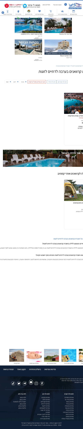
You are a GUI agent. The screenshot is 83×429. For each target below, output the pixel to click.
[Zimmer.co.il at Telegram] (25, 382)
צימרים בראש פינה (68, 412)
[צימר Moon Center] (58, 40)
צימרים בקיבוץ (28, 21)
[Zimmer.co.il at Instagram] (36, 382)
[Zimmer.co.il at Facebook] (42, 382)
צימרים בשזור (70, 402)
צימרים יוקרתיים (39, 14)
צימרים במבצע (45, 397)
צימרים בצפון (46, 5)
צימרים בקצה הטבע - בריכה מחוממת (31, 34)
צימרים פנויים (73, 14)
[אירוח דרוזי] (18, 12)
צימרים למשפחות (45, 408)
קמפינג (48, 412)
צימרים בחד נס (69, 399)
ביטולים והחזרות (35, 369)
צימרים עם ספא (34, 363)
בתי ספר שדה (46, 416)
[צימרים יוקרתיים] (39, 12)
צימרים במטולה (69, 406)
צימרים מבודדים (51, 363)
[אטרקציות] (18, 19)
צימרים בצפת (70, 410)
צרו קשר (25, 8)
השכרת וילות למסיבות (19, 402)
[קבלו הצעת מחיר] (30, 8)
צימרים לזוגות (46, 406)
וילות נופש (23, 397)
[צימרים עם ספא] (34, 361)
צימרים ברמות (70, 414)
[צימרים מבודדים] (51, 361)
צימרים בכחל (70, 404)
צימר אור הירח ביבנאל (65, 34)
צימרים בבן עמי (69, 408)
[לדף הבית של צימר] (75, 9)
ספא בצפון (23, 404)
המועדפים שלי (57, 5)
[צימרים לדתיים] (39, 19)
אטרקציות (18, 21)
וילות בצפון (23, 399)
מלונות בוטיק (22, 406)
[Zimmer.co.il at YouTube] (30, 380)
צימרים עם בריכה (62, 14)
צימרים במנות (70, 416)
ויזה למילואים (28, 14)
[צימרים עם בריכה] (62, 12)
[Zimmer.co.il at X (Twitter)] (19, 382)
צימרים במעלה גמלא (68, 419)
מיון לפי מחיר (51, 82)
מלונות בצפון (22, 408)
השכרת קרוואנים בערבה (63, 66)
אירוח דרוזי (18, 14)
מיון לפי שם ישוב (62, 82)
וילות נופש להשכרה (51, 15)
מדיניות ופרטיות (50, 369)
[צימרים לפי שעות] (7, 12)
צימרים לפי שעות (7, 14)
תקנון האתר (21, 369)
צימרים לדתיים (39, 21)
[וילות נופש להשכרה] (50, 12)
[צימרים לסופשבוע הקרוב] (11, 7)
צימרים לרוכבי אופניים (43, 414)
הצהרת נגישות (8, 369)
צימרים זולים (46, 399)
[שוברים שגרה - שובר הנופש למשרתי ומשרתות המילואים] (28, 12)
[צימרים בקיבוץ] (28, 19)
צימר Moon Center (66, 56)
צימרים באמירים (69, 397)
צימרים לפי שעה (45, 410)
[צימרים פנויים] (73, 12)
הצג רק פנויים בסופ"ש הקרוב (36, 82)
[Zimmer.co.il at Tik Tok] (13, 382)
